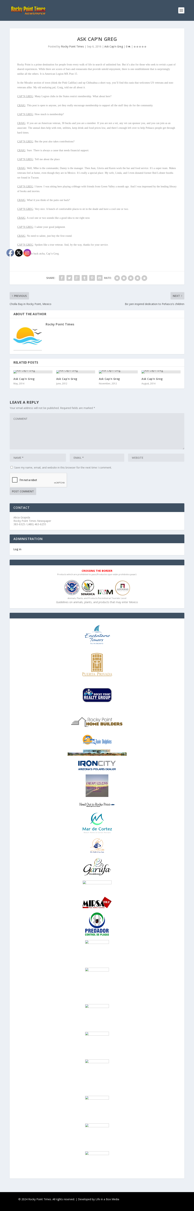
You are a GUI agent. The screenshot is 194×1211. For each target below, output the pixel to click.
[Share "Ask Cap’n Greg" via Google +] (77, 278)
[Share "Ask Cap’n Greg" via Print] (99, 278)
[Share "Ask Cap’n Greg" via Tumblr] (84, 278)
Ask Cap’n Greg (66, 379)
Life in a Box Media (107, 1199)
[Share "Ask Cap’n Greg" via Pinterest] (92, 278)
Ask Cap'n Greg (113, 46)
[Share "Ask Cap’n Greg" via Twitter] (69, 278)
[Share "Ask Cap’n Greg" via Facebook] (62, 278)
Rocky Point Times (72, 46)
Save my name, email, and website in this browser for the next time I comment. (63, 467)
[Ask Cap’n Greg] (75, 371)
